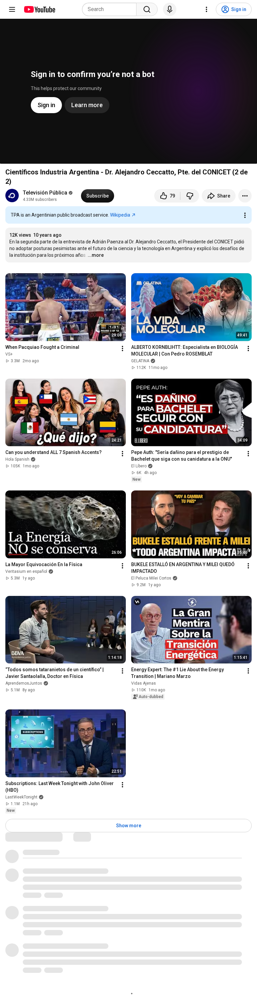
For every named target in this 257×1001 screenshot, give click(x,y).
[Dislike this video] (189, 196)
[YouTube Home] (39, 9)
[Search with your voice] (169, 9)
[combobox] (111, 9)
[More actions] (245, 196)
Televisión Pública (45, 192)
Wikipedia (120, 215)
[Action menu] (245, 215)
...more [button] (96, 255)
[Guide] (12, 9)
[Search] (147, 9)
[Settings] (206, 9)
